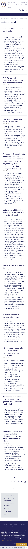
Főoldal (3, 19)
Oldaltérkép (4, 524)
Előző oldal (14, 477)
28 (7, 481)
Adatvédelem (23, 524)
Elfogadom (21, 544)
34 (4, 485)
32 (21, 481)
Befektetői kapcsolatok (21, 5)
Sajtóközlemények (9, 496)
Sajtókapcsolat (8, 509)
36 (11, 485)
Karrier (13, 527)
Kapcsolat (19, 527)
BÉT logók (7, 515)
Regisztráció (24, 2)
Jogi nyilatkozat (13, 524)
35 (8, 485)
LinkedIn (26, 10)
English (9, 7)
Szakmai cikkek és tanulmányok (9, 500)
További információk (6, 541)
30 (14, 481)
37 (15, 485)
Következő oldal (13, 489)
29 (11, 481)
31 (18, 481)
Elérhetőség (10, 5)
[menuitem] (4, 524)
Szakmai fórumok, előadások (9, 505)
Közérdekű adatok (6, 527)
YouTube (22, 10)
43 (23, 485)
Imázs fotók (7, 512)
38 (18, 485)
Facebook (19, 10)
